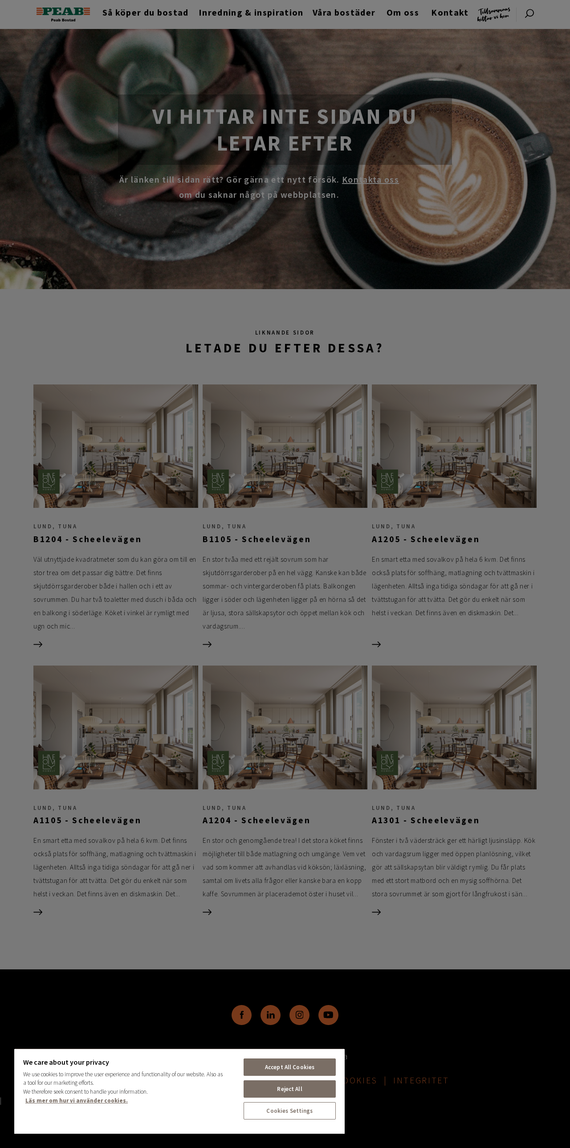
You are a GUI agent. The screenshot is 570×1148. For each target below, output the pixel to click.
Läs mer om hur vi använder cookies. (76, 1100)
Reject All (289, 1089)
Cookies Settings (289, 1111)
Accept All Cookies (289, 1067)
